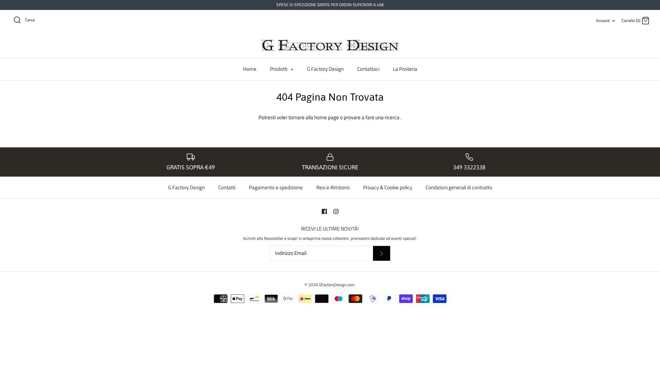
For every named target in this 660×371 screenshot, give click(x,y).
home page (327, 117)
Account (602, 20)
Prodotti (281, 69)
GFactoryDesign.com (336, 284)
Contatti (226, 187)
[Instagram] (336, 211)
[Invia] (381, 253)
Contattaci (368, 69)
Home (249, 69)
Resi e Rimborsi (333, 187)
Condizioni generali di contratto (459, 187)
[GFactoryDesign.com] (330, 45)
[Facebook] (324, 211)
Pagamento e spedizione (276, 187)
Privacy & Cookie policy (387, 187)
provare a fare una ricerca (372, 117)
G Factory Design (325, 69)
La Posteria (405, 69)
